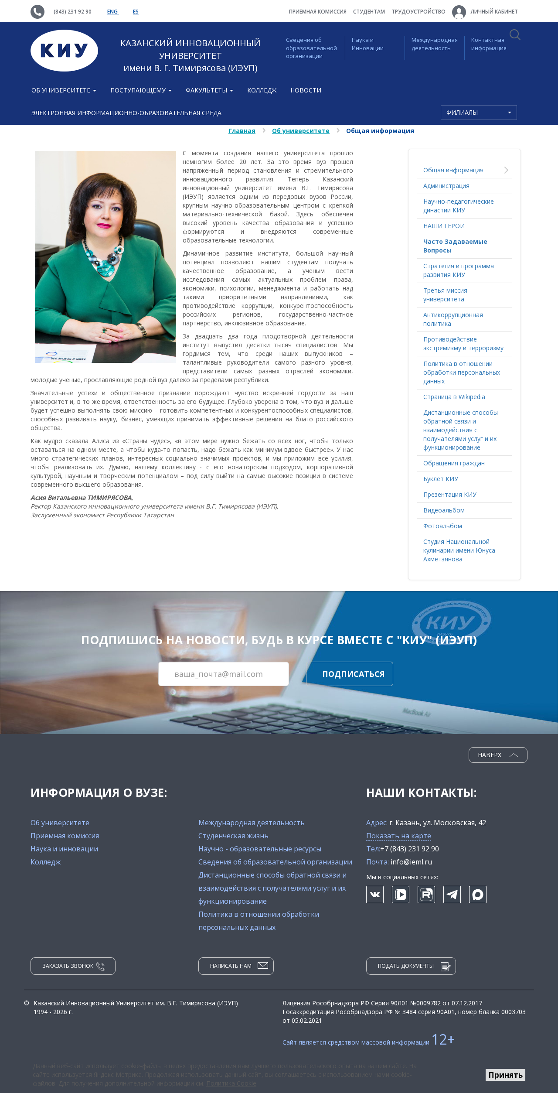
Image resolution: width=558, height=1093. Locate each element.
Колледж (261, 90)
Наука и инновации (64, 849)
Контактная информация (489, 44)
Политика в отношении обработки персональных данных (461, 372)
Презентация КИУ (449, 494)
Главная (241, 130)
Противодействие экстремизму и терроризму (463, 343)
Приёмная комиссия (318, 11)
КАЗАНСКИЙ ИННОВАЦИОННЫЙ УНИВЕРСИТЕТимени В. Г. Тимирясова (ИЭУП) (190, 55)
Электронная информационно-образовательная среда (126, 113)
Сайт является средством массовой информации (368, 1042)
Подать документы (406, 966)
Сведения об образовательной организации (311, 48)
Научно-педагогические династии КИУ (458, 205)
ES (136, 11)
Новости (305, 90)
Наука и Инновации (368, 44)
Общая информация (453, 170)
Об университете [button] (61, 90)
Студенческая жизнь (233, 835)
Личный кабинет (494, 11)
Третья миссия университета (445, 294)
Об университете (301, 130)
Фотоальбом (442, 526)
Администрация (446, 185)
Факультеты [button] (207, 90)
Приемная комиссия (65, 835)
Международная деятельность (435, 44)
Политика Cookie (231, 1083)
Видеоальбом (444, 510)
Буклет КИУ (440, 479)
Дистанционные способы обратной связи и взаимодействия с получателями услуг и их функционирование (460, 429)
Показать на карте (398, 835)
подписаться (353, 674)
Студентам (369, 11)
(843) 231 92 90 (73, 11)
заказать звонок (67, 966)
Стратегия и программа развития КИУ (458, 270)
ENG (113, 11)
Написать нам (231, 966)
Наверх (490, 755)
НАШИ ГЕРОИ (444, 226)
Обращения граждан (454, 463)
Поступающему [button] (138, 90)
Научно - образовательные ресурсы (259, 849)
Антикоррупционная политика (453, 319)
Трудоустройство (418, 11)
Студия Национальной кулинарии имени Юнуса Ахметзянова (459, 550)
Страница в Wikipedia (454, 397)
